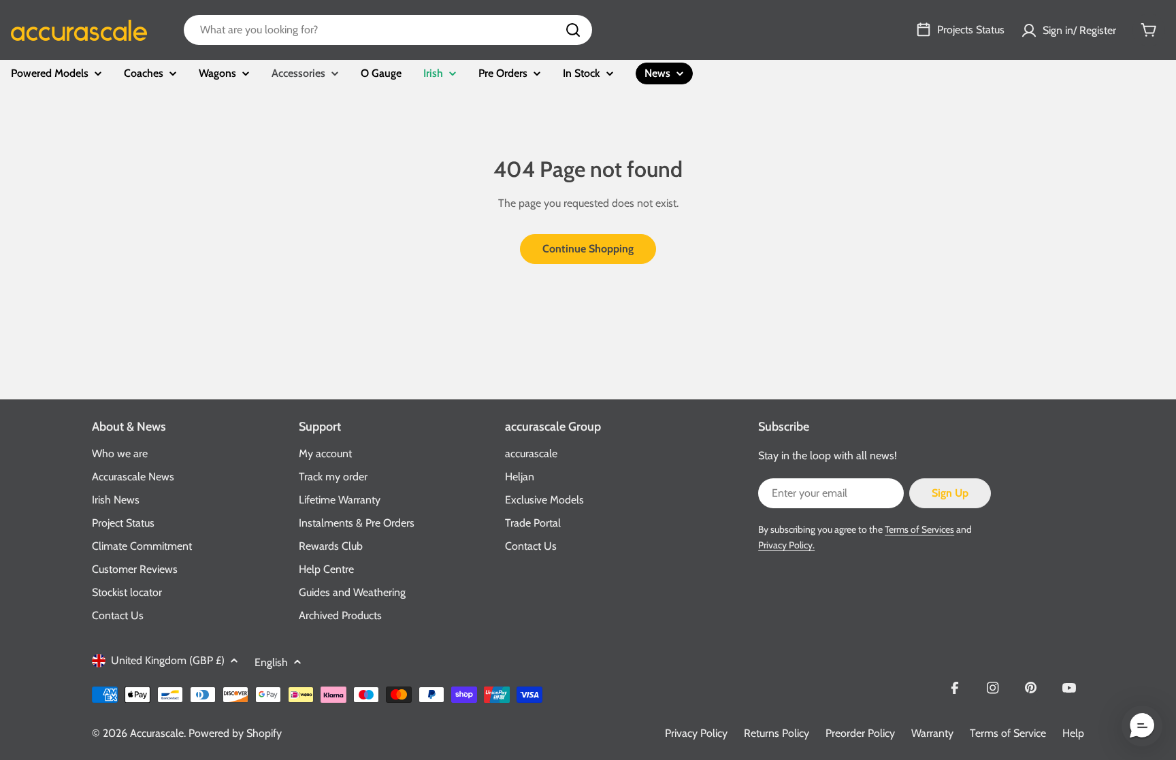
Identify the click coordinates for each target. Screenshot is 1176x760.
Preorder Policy (860, 733)
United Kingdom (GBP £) (168, 660)
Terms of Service (1008, 733)
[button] (1142, 726)
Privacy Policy (696, 733)
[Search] (573, 30)
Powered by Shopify (235, 733)
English (271, 662)
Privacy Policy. (786, 545)
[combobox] (388, 30)
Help (1073, 733)
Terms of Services (919, 529)
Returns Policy (776, 733)
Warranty (932, 733)
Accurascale (157, 733)
